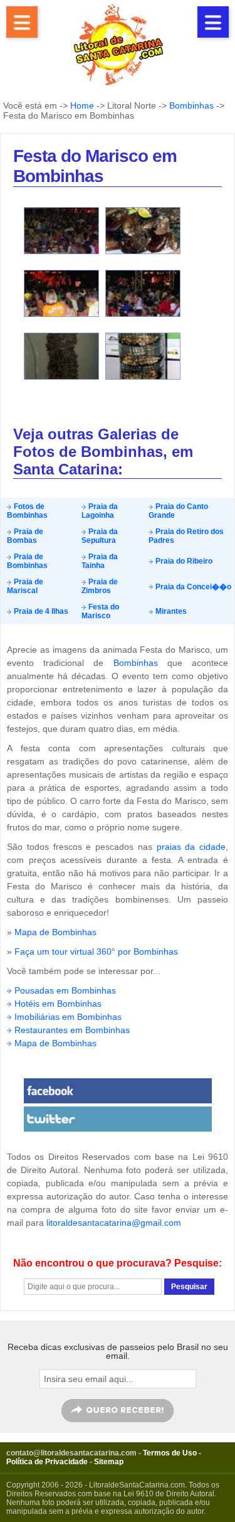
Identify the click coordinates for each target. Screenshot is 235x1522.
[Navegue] (22, 22)
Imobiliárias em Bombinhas (68, 1017)
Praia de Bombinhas (27, 561)
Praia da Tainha (99, 561)
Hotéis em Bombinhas (58, 1004)
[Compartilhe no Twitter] (117, 1119)
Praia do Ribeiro (183, 561)
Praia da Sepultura (99, 536)
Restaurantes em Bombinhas (72, 1030)
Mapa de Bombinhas (55, 932)
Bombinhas (191, 105)
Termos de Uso (170, 1453)
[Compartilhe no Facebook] (117, 1090)
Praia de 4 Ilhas (40, 611)
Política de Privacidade (47, 1461)
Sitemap (108, 1461)
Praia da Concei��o (192, 586)
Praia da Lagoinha (99, 511)
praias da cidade (191, 847)
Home (82, 105)
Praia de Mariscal (25, 586)
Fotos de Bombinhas (27, 511)
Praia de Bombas (25, 536)
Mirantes (170, 611)
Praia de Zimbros (99, 586)
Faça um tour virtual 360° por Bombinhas (96, 951)
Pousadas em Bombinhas (65, 990)
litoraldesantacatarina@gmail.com (113, 1223)
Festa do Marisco (100, 611)
